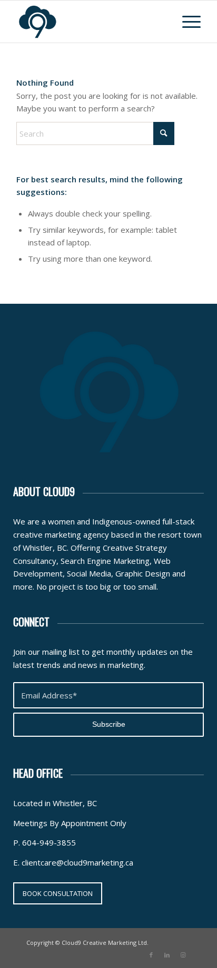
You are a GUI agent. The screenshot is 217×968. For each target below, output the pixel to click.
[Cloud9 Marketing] (90, 22)
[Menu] (186, 22)
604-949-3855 (49, 842)
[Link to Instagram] (183, 955)
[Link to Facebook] (151, 955)
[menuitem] (186, 22)
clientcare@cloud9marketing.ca (77, 862)
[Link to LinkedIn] (167, 955)
